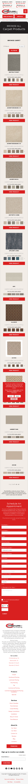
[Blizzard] (14, 276)
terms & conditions (14, 599)
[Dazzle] (13, 187)
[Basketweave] (13, 365)
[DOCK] (13, 115)
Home (3, 20)
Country (2, 584)
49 (18, 484)
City (2, 568)
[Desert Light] (17, 294)
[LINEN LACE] (14, 98)
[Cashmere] (17, 79)
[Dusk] (14, 241)
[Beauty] (9, 187)
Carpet (7, 20)
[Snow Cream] (17, 222)
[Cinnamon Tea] (13, 79)
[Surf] (9, 258)
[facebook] (6, 769)
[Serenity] (14, 348)
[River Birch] (9, 437)
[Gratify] (14, 169)
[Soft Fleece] (13, 294)
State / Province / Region (6, 573)
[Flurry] (22, 258)
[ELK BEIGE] (22, 115)
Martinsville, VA (14, 660)
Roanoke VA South (14, 663)
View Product (14, 84)
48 (16, 484)
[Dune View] (14, 455)
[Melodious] (14, 312)
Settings (14, 398)
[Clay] (22, 294)
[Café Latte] (13, 472)
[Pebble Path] (9, 294)
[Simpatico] (22, 329)
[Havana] (14, 62)
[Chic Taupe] (22, 472)
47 (14, 484)
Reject (17, 396)
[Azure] (17, 258)
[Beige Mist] (9, 472)
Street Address (4, 558)
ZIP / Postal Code (4, 579)
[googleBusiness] (14, 769)
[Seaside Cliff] (13, 222)
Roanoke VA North (14, 665)
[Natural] (13, 437)
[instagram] (9, 769)
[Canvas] (9, 365)
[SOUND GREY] (17, 115)
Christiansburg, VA (14, 658)
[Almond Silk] (14, 419)
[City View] (9, 222)
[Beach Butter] (14, 205)
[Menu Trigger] (25, 11)
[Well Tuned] (17, 329)
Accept (10, 396)
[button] (8, 16)
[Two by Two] (13, 329)
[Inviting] (17, 187)
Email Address (5, 756)
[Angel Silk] (22, 365)
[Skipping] (22, 222)
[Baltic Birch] (22, 79)
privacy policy (4, 601)
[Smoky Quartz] (9, 79)
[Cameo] (22, 437)
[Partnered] (9, 329)
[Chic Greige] (17, 437)
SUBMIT (4, 613)
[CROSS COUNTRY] (9, 115)
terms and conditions (12, 391)
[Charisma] (22, 187)
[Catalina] (17, 365)
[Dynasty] (13, 258)
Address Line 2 (4, 563)
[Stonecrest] (17, 472)
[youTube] (11, 769)
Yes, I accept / (10, 600)
